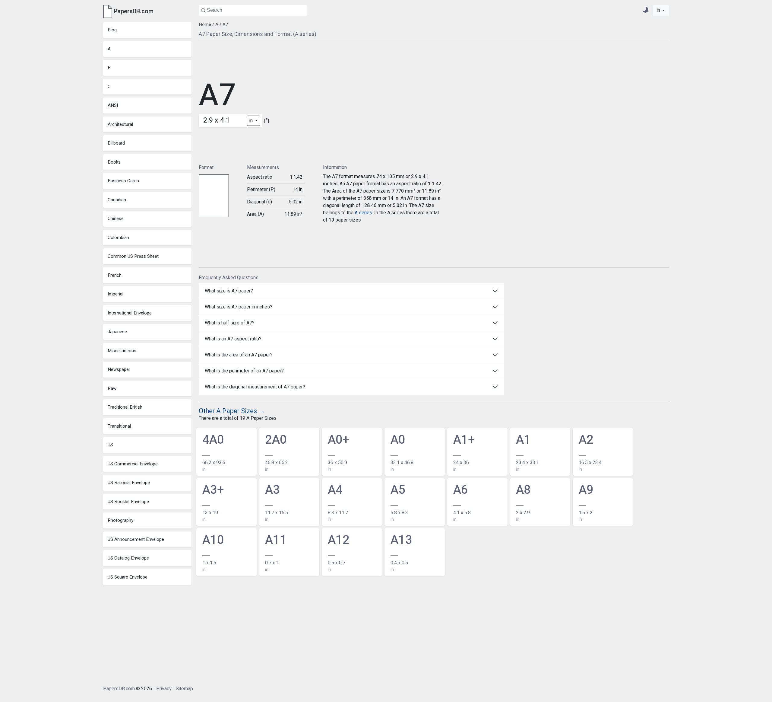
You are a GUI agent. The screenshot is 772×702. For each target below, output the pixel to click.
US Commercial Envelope (133, 464)
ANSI (113, 105)
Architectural (120, 124)
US (110, 445)
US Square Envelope (127, 577)
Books (114, 162)
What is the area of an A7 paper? (239, 355)
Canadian (117, 199)
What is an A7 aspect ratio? (233, 339)
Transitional (119, 426)
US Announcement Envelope (136, 539)
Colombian (118, 237)
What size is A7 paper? (229, 291)
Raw (112, 388)
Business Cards (123, 180)
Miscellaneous (122, 350)
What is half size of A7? (230, 323)
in (659, 10)
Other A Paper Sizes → (232, 411)
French (115, 275)
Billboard (116, 143)
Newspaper (119, 369)
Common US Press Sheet (133, 256)
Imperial (115, 294)
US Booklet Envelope (128, 501)
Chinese (116, 218)
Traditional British (125, 407)
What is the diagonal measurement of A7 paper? (255, 387)
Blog (112, 30)
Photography (120, 520)
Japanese (117, 331)
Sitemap (184, 688)
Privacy (164, 688)
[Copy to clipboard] (266, 120)
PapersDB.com (119, 688)
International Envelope (130, 313)
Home (205, 24)
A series (363, 212)
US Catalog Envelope (128, 558)
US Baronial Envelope (129, 482)
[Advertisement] (321, 101)
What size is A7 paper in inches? (238, 307)
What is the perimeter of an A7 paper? (244, 371)
